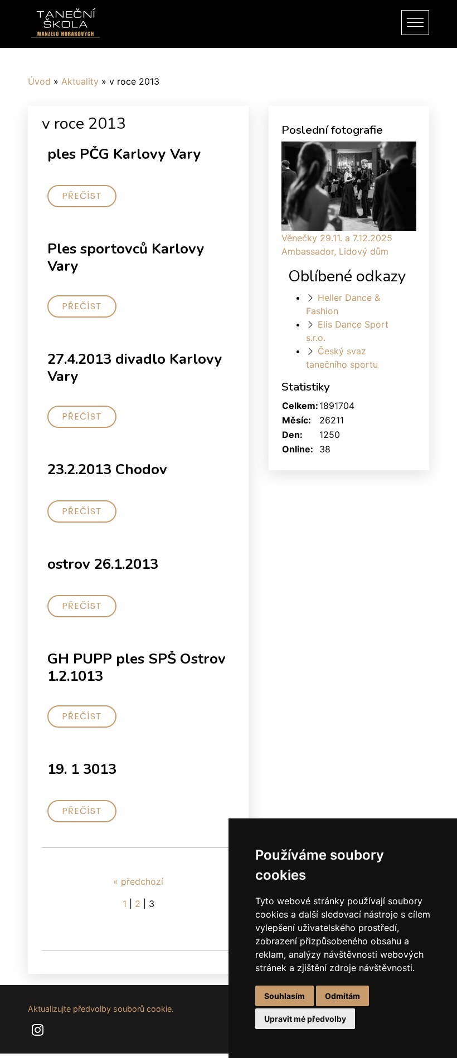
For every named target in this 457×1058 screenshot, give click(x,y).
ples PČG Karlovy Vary (124, 154)
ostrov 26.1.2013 (102, 564)
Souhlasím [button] (284, 996)
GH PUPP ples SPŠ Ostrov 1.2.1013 (136, 667)
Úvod (39, 81)
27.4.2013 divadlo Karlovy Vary (134, 367)
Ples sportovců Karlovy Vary (126, 257)
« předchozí (138, 881)
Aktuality (80, 81)
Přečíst (82, 195)
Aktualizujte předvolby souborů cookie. (101, 1008)
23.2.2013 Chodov (107, 469)
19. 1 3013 (81, 769)
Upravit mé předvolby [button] (305, 1018)
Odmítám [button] (342, 996)
